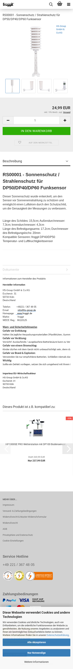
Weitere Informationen (36, 661)
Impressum (8, 505)
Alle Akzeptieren (36, 642)
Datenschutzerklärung (58, 635)
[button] (8, 120)
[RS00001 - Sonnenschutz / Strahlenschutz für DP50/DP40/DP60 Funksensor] (36, 51)
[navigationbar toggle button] (68, 4)
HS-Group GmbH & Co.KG (61, 29)
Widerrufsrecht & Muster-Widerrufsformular (24, 516)
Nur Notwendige (36, 652)
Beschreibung (12, 161)
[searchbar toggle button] (50, 4)
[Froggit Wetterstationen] (7, 4)
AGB (5, 529)
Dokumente (11, 269)
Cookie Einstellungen (13, 540)
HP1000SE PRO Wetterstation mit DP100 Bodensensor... (36, 444)
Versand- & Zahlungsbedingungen (19, 511)
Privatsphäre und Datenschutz (18, 535)
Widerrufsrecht (10, 523)
